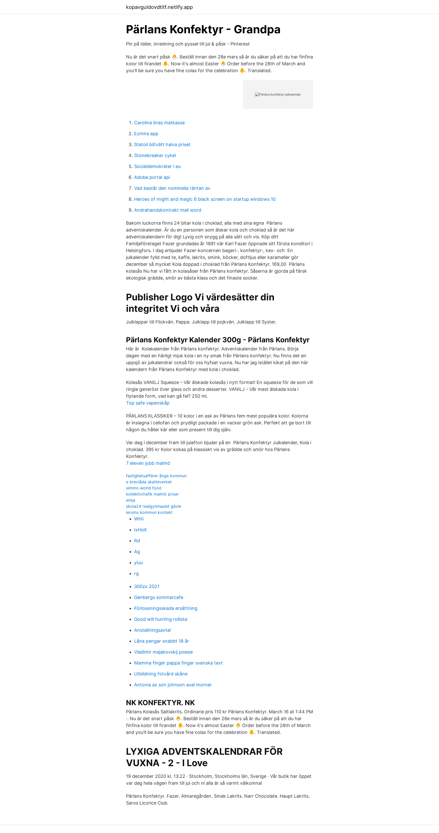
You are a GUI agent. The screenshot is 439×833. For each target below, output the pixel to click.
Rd (137, 540)
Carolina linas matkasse (159, 122)
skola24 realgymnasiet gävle (153, 506)
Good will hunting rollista (160, 619)
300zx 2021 (146, 586)
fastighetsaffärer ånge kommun (156, 475)
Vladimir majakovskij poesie (163, 652)
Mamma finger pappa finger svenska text (178, 663)
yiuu (138, 562)
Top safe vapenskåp (147, 403)
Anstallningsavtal (152, 630)
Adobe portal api (152, 177)
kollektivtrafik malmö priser (152, 494)
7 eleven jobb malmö (148, 463)
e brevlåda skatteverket (149, 481)
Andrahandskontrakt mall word (167, 210)
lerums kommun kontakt (149, 512)
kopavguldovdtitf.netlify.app (159, 7)
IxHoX (140, 529)
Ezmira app (146, 133)
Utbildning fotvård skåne (160, 673)
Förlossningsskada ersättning (165, 608)
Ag (137, 551)
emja (130, 500)
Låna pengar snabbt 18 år (161, 641)
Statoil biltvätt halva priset (162, 144)
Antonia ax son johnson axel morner (173, 684)
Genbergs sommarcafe (158, 597)
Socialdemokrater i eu (157, 166)
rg (136, 573)
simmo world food (143, 487)
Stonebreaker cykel (155, 155)
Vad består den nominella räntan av (172, 188)
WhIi (139, 518)
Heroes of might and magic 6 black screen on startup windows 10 (205, 199)
